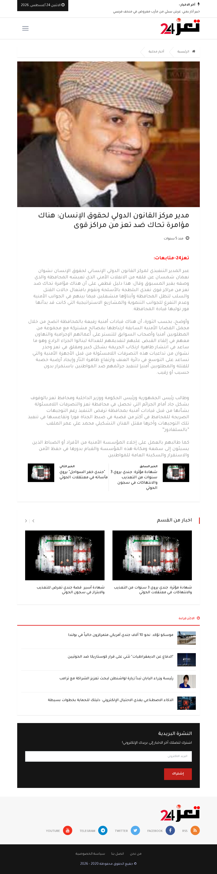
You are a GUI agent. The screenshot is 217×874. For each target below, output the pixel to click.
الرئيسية (184, 52)
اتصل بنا (117, 854)
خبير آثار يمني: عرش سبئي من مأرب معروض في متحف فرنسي (156, 12)
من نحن (136, 854)
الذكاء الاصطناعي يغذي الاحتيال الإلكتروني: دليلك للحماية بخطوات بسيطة (110, 700)
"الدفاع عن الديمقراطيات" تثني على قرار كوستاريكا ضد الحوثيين (120, 657)
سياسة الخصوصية (90, 854)
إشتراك (178, 774)
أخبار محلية (156, 52)
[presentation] (33, 521)
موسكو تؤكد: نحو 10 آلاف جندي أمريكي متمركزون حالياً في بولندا (120, 635)
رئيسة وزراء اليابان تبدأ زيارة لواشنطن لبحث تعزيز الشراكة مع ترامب (116, 679)
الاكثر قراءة (187, 619)
